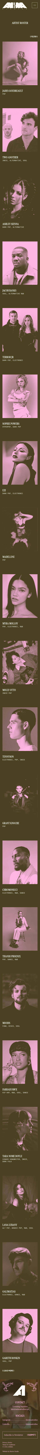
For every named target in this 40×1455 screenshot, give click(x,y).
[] (34, 37)
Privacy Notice (7, 1442)
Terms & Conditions (8, 1445)
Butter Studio (14, 1451)
